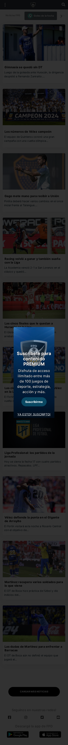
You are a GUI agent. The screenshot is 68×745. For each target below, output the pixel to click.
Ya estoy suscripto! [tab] (33, 414)
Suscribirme (34, 402)
